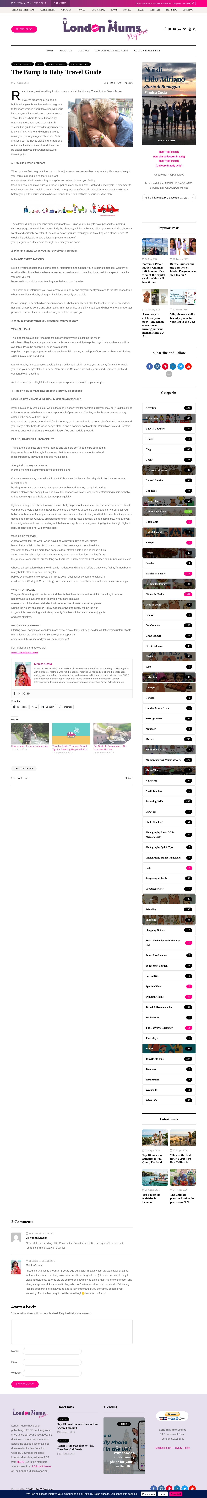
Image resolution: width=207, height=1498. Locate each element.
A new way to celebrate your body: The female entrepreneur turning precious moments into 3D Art (153, 325)
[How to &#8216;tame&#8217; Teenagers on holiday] (30, 733)
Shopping (188, 10)
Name (14, 1351)
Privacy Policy (182, 1447)
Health (140, 10)
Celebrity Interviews (23, 10)
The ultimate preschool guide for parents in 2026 (182, 1198)
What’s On (66, 10)
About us (66, 51)
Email (14, 1362)
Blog (39, 64)
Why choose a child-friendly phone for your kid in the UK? (182, 318)
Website (16, 1373)
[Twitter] (23, 693)
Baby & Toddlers (22, 64)
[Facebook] (14, 693)
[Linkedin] (19, 693)
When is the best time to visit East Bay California (180, 1158)
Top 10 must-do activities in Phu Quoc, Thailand (152, 1158)
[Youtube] (28, 693)
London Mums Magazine (111, 51)
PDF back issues (41, 1466)
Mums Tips (171, 10)
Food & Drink (98, 10)
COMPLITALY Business (39, 1489)
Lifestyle (155, 10)
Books (114, 10)
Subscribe (26, 29)
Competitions (47, 10)
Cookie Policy (163, 1447)
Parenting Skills (56, 64)
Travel (81, 10)
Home (50, 51)
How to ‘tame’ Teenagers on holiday (29, 746)
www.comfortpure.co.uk (24, 652)
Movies (127, 10)
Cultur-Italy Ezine (147, 51)
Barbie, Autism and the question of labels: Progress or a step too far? (104, 3)
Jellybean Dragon (37, 1237)
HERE (20, 1461)
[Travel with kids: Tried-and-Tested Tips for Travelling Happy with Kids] (71, 733)
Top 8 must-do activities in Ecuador (151, 1198)
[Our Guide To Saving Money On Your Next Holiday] (112, 733)
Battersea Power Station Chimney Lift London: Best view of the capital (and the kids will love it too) (153, 273)
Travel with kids (79, 64)
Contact (84, 51)
